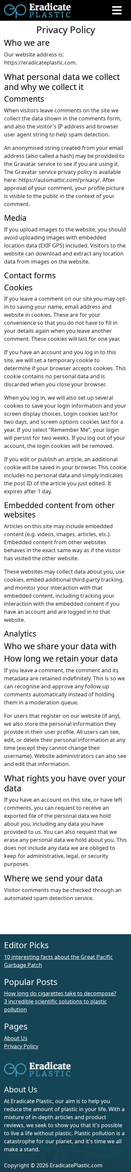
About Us (16, 1038)
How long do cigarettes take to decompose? (60, 993)
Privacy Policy (21, 1046)
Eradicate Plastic (65, 10)
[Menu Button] (116, 10)
